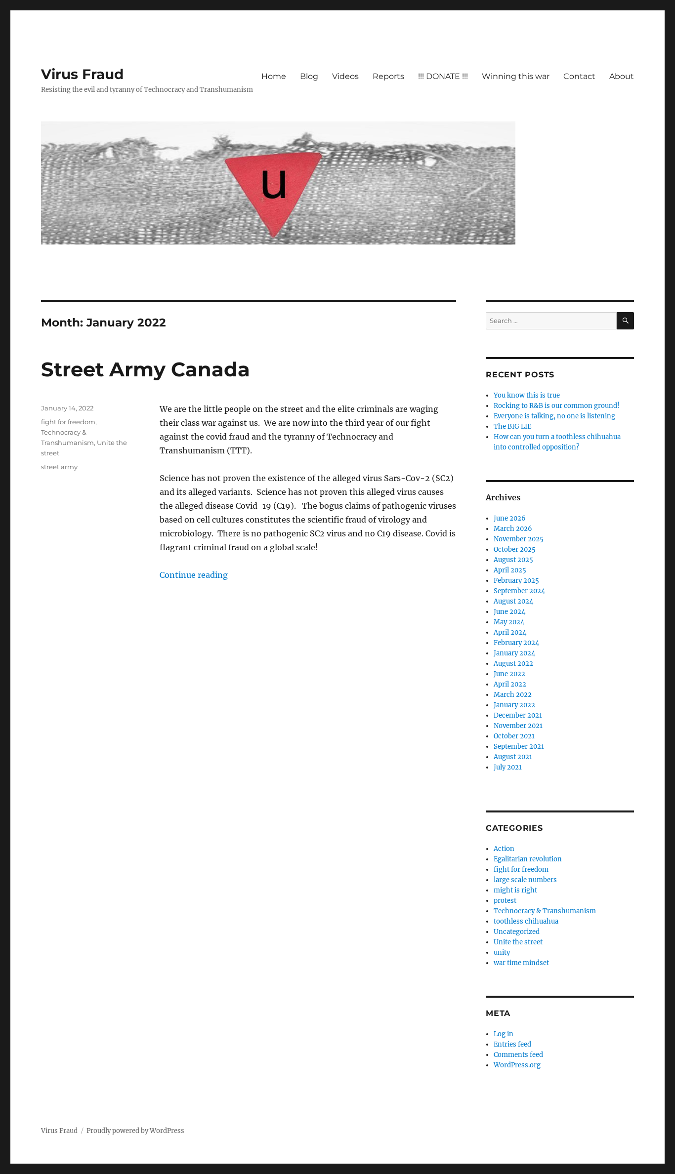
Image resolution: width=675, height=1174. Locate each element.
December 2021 (518, 715)
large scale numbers (525, 880)
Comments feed (518, 1055)
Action (504, 849)
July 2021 (508, 767)
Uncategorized (517, 932)
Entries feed (512, 1044)
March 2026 (513, 529)
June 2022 (509, 674)
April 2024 (510, 632)
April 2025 (510, 570)
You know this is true (527, 395)
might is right (515, 890)
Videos (345, 76)
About (621, 76)
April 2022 (510, 684)
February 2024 (516, 643)
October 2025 (515, 549)
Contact (579, 76)
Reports (388, 76)
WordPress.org (517, 1065)
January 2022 (514, 705)
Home (273, 76)
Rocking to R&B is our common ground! (557, 406)
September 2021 (519, 746)
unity (502, 952)
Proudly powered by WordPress (135, 1131)
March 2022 (513, 694)
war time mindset (521, 963)
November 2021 (518, 726)
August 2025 (513, 560)
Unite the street (518, 942)
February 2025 (516, 580)
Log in (503, 1034)
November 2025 (519, 539)
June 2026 (510, 518)
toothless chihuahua (526, 921)
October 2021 (514, 736)
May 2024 (509, 622)
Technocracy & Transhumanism (545, 911)
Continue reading (194, 575)
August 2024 (513, 601)
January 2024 (514, 653)
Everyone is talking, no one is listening (554, 416)
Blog (309, 76)
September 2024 (519, 591)
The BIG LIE (512, 426)
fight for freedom (68, 422)
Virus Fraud (82, 74)
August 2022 (513, 663)
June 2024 (509, 611)
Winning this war (515, 76)
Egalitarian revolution (528, 859)
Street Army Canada (145, 369)
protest (505, 900)
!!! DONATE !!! (443, 76)
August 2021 (513, 757)
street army (59, 467)
